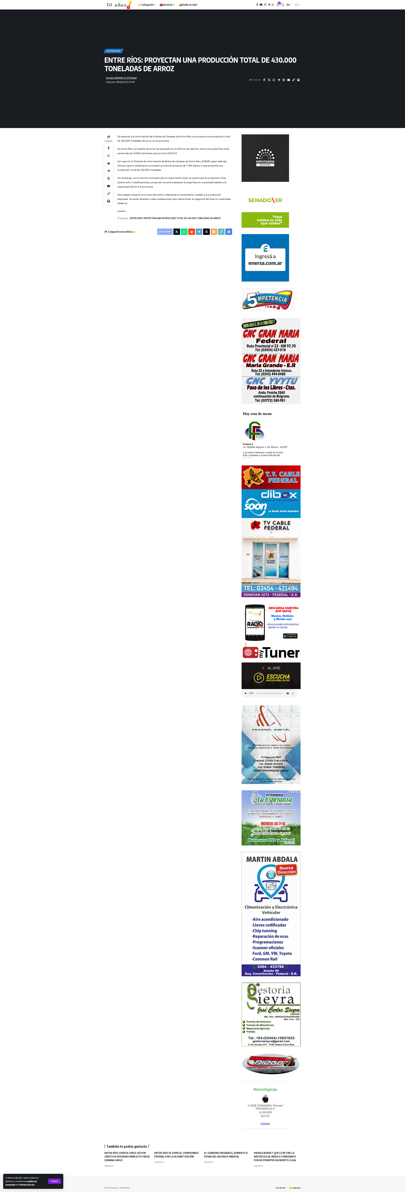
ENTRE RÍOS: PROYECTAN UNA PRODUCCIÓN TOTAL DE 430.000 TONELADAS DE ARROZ (175, 218)
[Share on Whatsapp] (274, 79)
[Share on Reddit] (108, 163)
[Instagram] (265, 5)
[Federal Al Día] (118, 4)
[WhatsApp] (273, 5)
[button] (54, 1181)
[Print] (298, 79)
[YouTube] (261, 5)
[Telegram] (269, 5)
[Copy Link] (293, 79)
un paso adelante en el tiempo (121, 77)
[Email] (288, 79)
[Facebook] (257, 5)
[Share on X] (269, 79)
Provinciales (114, 51)
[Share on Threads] (283, 79)
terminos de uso (27, 1184)
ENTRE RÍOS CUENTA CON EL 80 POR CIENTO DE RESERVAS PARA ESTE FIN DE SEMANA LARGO (127, 1156)
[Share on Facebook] (264, 79)
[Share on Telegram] (279, 79)
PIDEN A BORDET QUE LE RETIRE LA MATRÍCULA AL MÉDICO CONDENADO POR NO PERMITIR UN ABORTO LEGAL (275, 1156)
